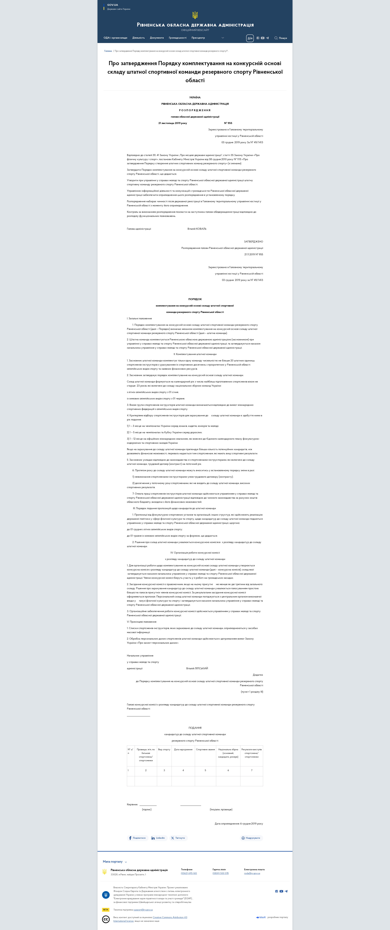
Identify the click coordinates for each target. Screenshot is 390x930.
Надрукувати (253, 838)
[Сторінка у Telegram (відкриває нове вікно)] (267, 38)
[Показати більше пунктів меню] (222, 38)
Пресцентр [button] (198, 38)
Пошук (283, 38)
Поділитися (139, 838)
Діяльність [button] (138, 38)
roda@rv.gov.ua (252, 873)
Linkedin (160, 838)
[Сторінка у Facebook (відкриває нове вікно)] (258, 38)
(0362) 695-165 (189, 873)
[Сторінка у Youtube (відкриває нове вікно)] (262, 38)
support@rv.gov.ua (143, 910)
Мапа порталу (113, 862)
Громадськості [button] (177, 38)
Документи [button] (157, 38)
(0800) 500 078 (221, 873)
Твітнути (180, 838)
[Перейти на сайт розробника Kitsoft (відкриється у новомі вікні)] (261, 917)
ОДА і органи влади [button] (115, 38)
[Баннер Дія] (250, 38)
